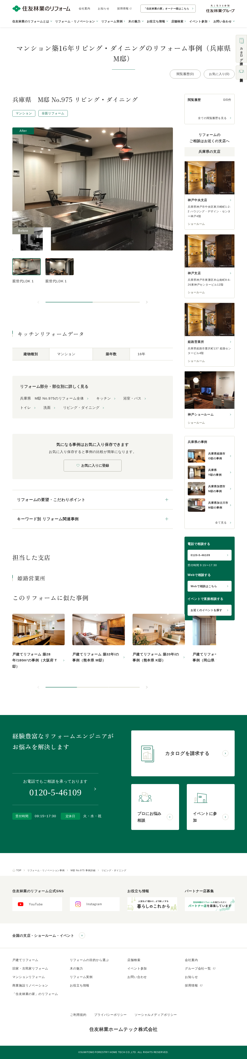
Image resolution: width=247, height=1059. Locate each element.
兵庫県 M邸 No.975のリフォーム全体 (52, 398)
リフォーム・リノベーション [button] (75, 21)
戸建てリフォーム (25, 960)
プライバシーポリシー (110, 1014)
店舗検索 (177, 21)
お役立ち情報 (79, 985)
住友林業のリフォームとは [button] (30, 21)
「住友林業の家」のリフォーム (35, 994)
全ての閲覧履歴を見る (212, 118)
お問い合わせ (137, 977)
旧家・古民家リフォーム (30, 968)
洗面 (47, 408)
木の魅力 (76, 968)
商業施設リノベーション (30, 985)
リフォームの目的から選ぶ (89, 960)
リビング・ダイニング (81, 408)
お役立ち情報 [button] (156, 21)
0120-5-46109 (200, 555)
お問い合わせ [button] (222, 21)
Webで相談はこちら (204, 586)
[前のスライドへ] (38, 302)
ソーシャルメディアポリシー (155, 1014)
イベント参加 (198, 21)
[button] (69, 302)
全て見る (221, 522)
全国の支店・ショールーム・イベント (43, 936)
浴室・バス (132, 398)
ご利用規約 (78, 1014)
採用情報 (123, 8)
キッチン (103, 398)
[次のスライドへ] (147, 302)
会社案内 (84, 8)
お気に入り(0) (219, 74)
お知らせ (103, 8)
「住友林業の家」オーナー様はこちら (166, 8)
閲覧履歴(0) (185, 74)
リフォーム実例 (112, 21)
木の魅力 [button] (134, 21)
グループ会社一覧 (198, 968)
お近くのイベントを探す (206, 610)
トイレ (25, 408)
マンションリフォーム (28, 977)
